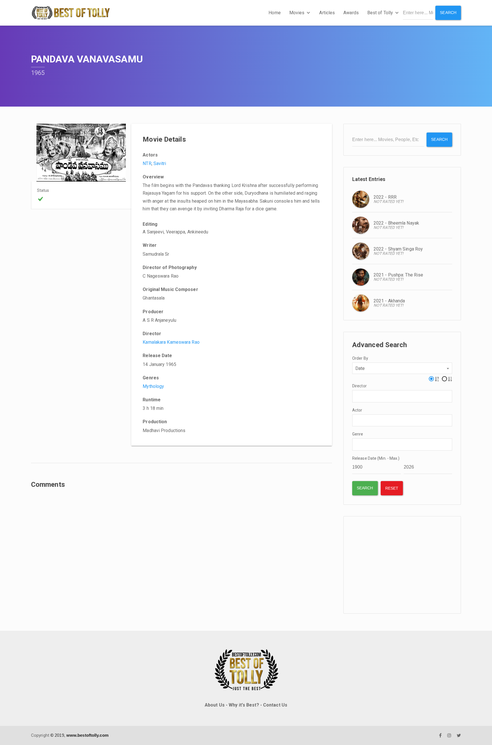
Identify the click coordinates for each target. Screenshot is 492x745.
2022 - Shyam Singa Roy (398, 249)
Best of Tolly (380, 12)
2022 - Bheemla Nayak (396, 223)
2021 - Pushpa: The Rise (398, 275)
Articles (327, 12)
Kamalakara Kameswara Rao (171, 342)
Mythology (153, 386)
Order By (360, 358)
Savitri (159, 163)
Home (274, 12)
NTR (147, 163)
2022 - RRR (385, 197)
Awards (351, 12)
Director (359, 386)
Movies (297, 12)
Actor (357, 410)
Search (448, 12)
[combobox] (402, 368)
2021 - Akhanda (389, 301)
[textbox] (355, 396)
